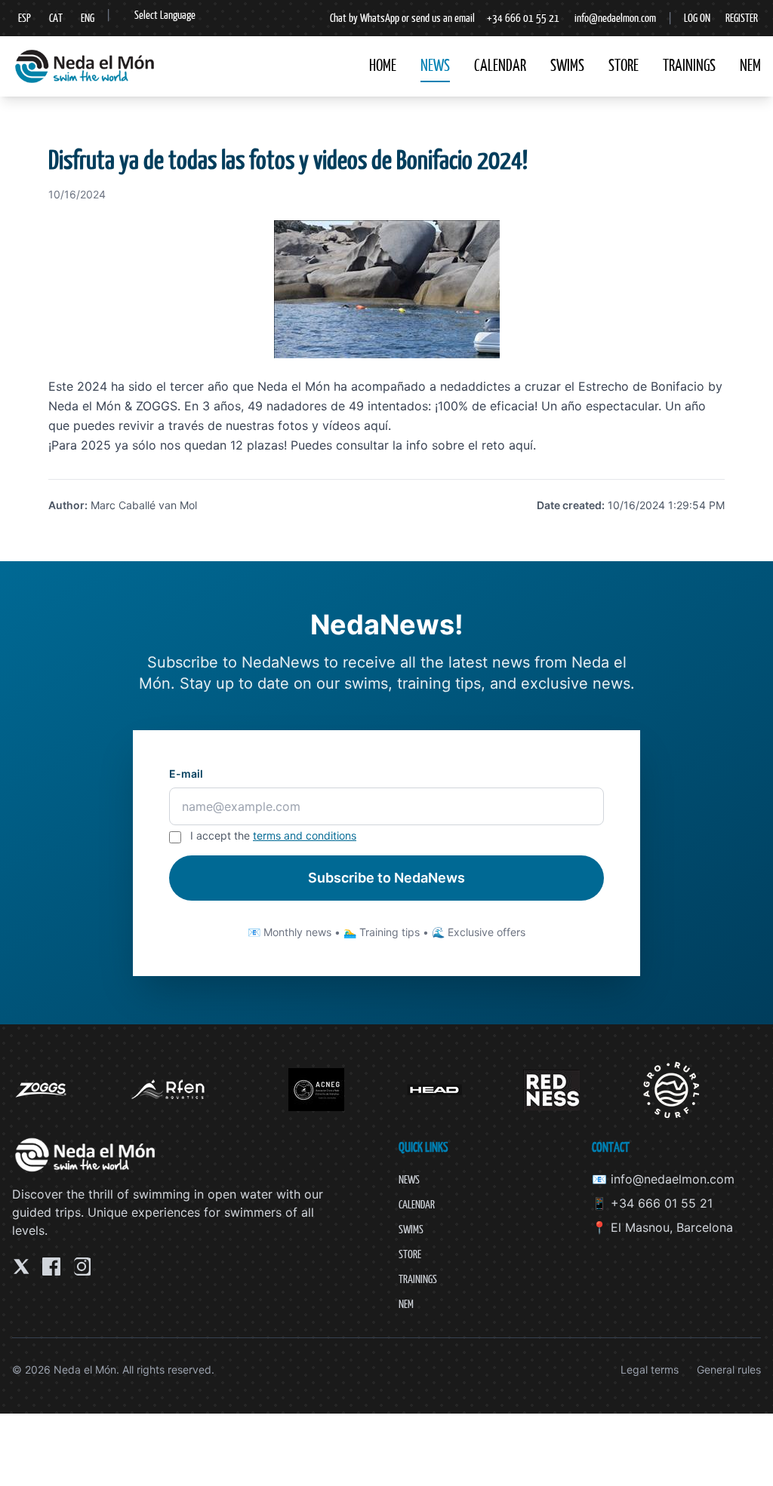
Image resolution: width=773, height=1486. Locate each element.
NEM (750, 65)
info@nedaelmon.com (615, 18)
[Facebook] (51, 1266)
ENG (87, 18)
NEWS (435, 65)
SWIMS (567, 65)
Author (66, 505)
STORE (623, 65)
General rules (729, 1369)
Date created (569, 505)
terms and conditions (304, 835)
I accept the (273, 835)
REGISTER (741, 18)
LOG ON (697, 18)
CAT (56, 18)
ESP (24, 18)
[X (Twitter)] (21, 1266)
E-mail (186, 773)
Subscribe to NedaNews (386, 878)
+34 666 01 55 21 (523, 18)
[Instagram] (81, 1266)
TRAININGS (689, 65)
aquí (376, 425)
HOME (382, 65)
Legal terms (650, 1369)
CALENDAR (500, 65)
